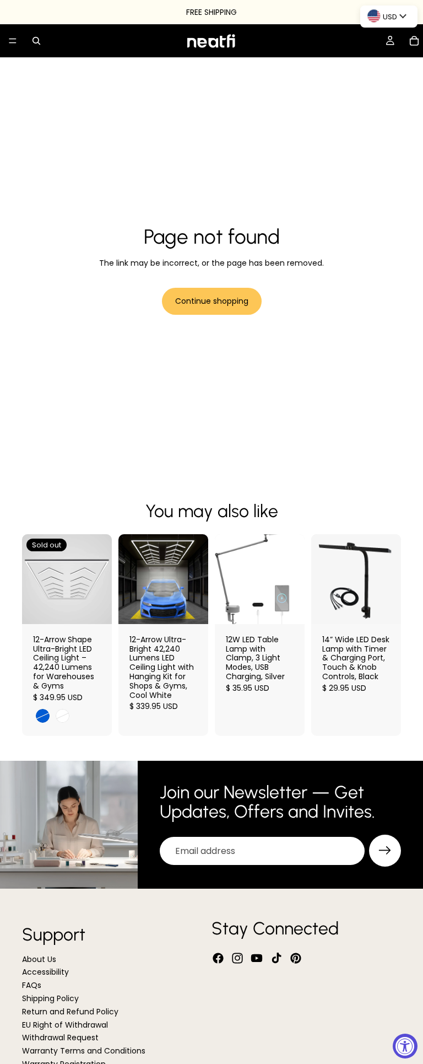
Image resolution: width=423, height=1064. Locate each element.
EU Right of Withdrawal (65, 1024)
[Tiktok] (276, 958)
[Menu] (12, 40)
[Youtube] (256, 958)
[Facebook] (218, 958)
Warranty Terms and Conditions (83, 1050)
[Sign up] (385, 851)
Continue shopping (211, 301)
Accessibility (45, 972)
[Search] (36, 41)
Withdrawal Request (60, 1038)
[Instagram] (237, 958)
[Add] (191, 607)
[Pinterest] (295, 958)
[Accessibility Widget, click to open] (405, 1046)
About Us (39, 959)
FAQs (31, 985)
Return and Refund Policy (70, 1011)
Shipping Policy (50, 998)
